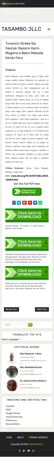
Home (9, 437)
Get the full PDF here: (27, 183)
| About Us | (34, 11)
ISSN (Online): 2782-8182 (13, 4)
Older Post (42, 309)
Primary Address (38, 437)
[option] (27, 358)
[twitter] (24, 451)
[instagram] (33, 451)
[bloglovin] (28, 451)
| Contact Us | (8, 18)
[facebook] (19, 451)
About (20, 437)
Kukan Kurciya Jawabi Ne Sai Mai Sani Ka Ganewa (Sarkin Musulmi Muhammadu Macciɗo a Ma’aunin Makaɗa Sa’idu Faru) (25, 286)
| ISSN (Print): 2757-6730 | (14, 11)
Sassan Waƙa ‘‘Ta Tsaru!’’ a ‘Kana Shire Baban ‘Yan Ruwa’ (24, 227)
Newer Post (11, 309)
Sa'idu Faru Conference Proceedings (27, 63)
